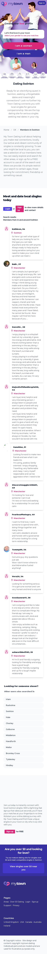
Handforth (11, 741)
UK (14, 130)
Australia (37, 922)
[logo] (12, 4)
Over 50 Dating (17, 902)
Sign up (19, 208)
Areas (6, 902)
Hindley (9, 765)
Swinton (10, 711)
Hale (8, 717)
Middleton (11, 735)
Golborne (10, 729)
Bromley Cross (13, 753)
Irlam (8, 699)
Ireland (7, 926)
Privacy (16, 905)
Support (7, 905)
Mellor (9, 747)
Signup (35, 902)
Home (6, 130)
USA (22, 922)
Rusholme (10, 705)
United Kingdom (11, 922)
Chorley (9, 723)
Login (7, 209)
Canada (28, 922)
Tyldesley (10, 759)
